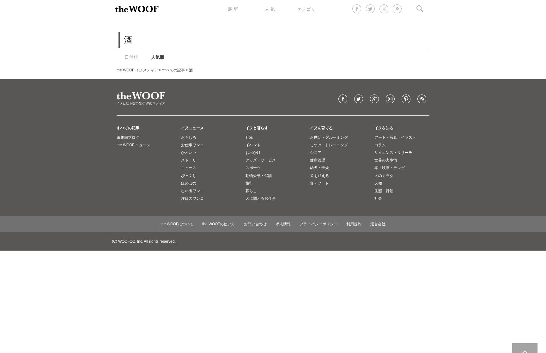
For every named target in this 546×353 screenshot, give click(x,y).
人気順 (157, 57)
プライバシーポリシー (318, 224)
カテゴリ (306, 9)
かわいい (188, 152)
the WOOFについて (177, 224)
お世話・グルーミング (329, 137)
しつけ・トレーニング (329, 145)
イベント (253, 145)
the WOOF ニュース (133, 145)
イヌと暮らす (257, 128)
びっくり (188, 175)
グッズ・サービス (261, 160)
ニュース (188, 168)
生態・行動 (383, 191)
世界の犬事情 (385, 160)
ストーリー (190, 160)
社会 (378, 198)
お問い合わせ (255, 224)
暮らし (251, 191)
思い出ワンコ (192, 191)
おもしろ (188, 137)
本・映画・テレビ (389, 168)
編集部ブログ (128, 137)
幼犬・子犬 (319, 168)
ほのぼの (188, 183)
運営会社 (377, 224)
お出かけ (253, 152)
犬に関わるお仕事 (261, 198)
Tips (249, 137)
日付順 (131, 57)
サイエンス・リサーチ (393, 152)
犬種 (378, 183)
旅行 (249, 183)
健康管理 (317, 160)
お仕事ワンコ (192, 145)
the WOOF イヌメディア (137, 70)
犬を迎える (319, 175)
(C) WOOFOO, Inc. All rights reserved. (144, 241)
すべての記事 (173, 70)
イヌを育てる (321, 128)
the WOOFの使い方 (218, 224)
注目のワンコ (192, 198)
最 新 (233, 9)
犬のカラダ (383, 175)
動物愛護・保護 (259, 175)
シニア (315, 152)
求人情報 (283, 224)
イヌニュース (192, 128)
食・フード (319, 183)
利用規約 (353, 224)
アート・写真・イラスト (395, 137)
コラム (380, 145)
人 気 (270, 9)
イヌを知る (383, 128)
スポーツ (253, 168)
